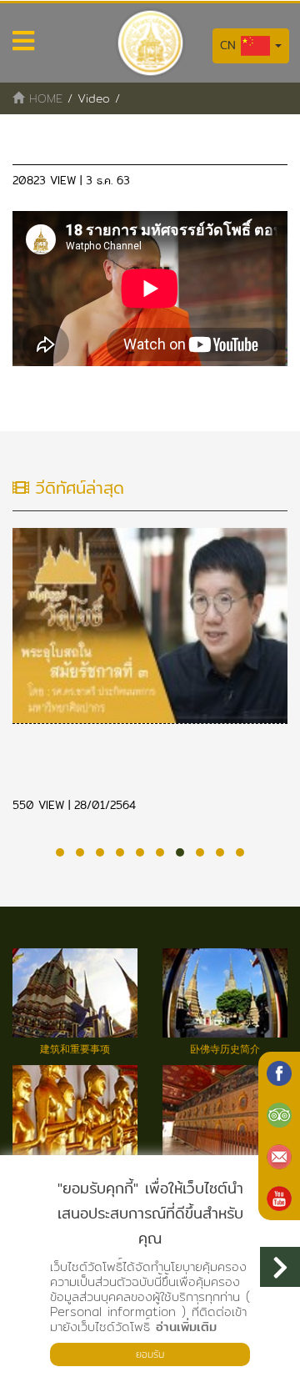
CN (230, 45)
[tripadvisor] (279, 1115)
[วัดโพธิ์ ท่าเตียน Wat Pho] (279, 1073)
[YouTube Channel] (279, 1198)
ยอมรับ (150, 1354)
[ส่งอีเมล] (279, 1156)
